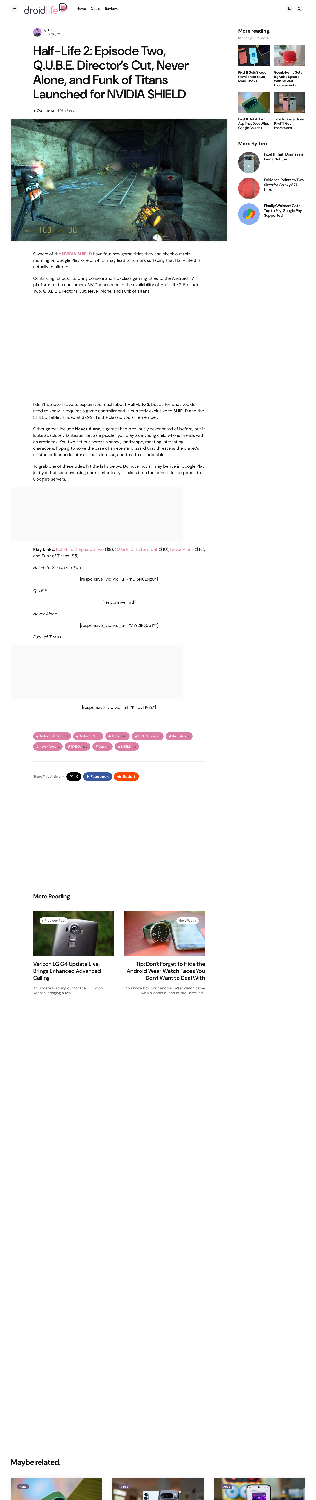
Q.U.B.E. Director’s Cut (136, 549)
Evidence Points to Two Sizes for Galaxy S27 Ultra (284, 185)
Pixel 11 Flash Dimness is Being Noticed (284, 157)
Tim (51, 30)
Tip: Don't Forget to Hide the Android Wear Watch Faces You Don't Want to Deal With (166, 970)
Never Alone (182, 549)
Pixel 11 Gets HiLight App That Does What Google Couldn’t (253, 123)
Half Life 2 (181, 736)
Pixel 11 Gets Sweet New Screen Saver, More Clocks (252, 76)
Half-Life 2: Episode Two (80, 549)
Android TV (89, 736)
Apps (119, 736)
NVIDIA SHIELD (77, 254)
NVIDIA (79, 747)
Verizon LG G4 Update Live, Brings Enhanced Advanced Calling (67, 970)
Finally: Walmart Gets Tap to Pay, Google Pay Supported (283, 210)
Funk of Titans (149, 736)
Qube (104, 747)
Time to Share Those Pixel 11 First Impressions (289, 123)
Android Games (53, 736)
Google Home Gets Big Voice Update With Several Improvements (288, 79)
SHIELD (128, 747)
